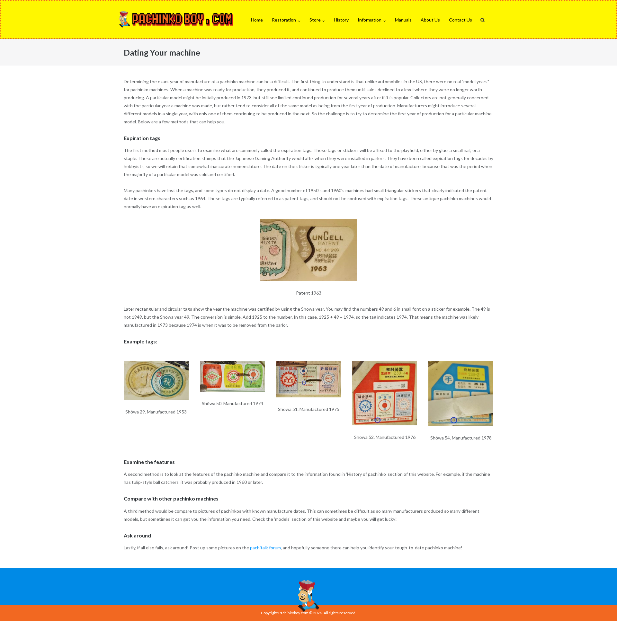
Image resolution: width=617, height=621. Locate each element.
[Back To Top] (601, 605)
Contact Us (460, 19)
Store (315, 19)
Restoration (284, 19)
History (341, 19)
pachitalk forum (265, 547)
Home (257, 19)
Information (369, 19)
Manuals (403, 19)
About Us (430, 19)
